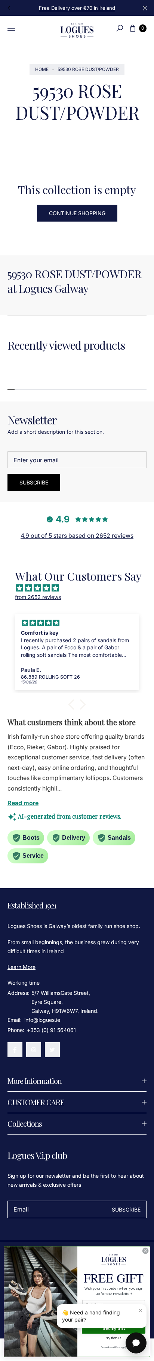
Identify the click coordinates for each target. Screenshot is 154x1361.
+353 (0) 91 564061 (51, 1030)
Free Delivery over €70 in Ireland (77, 8)
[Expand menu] (11, 28)
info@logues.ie (41, 1020)
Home (42, 69)
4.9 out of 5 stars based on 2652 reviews (77, 535)
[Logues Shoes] (77, 28)
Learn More (21, 967)
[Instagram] (33, 1049)
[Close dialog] (145, 1251)
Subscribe (33, 482)
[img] (81, 588)
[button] (119, 28)
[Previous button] (9, 8)
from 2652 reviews (38, 597)
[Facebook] (14, 1049)
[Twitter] (52, 1049)
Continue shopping (77, 213)
